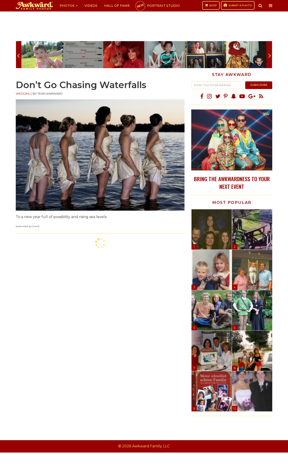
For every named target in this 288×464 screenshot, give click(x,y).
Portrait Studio (158, 6)
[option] (41, 54)
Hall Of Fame (117, 6)
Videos (90, 6)
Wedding (23, 93)
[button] (260, 5)
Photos (67, 6)
